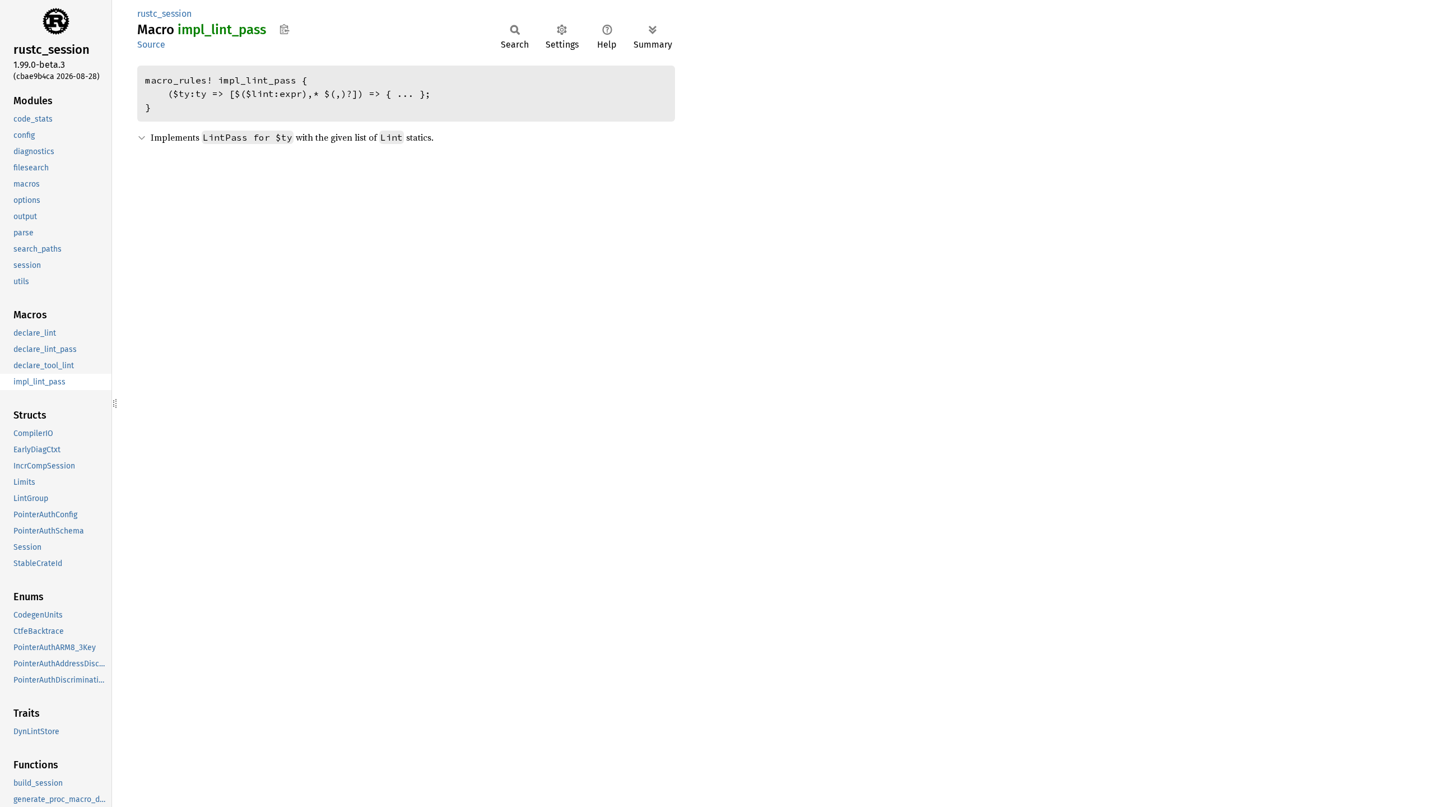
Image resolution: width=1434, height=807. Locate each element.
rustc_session (164, 13)
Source (151, 44)
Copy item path (284, 29)
